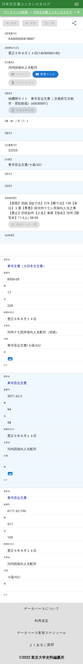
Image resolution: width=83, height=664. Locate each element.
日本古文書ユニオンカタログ (53, 12)
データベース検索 (16, 12)
